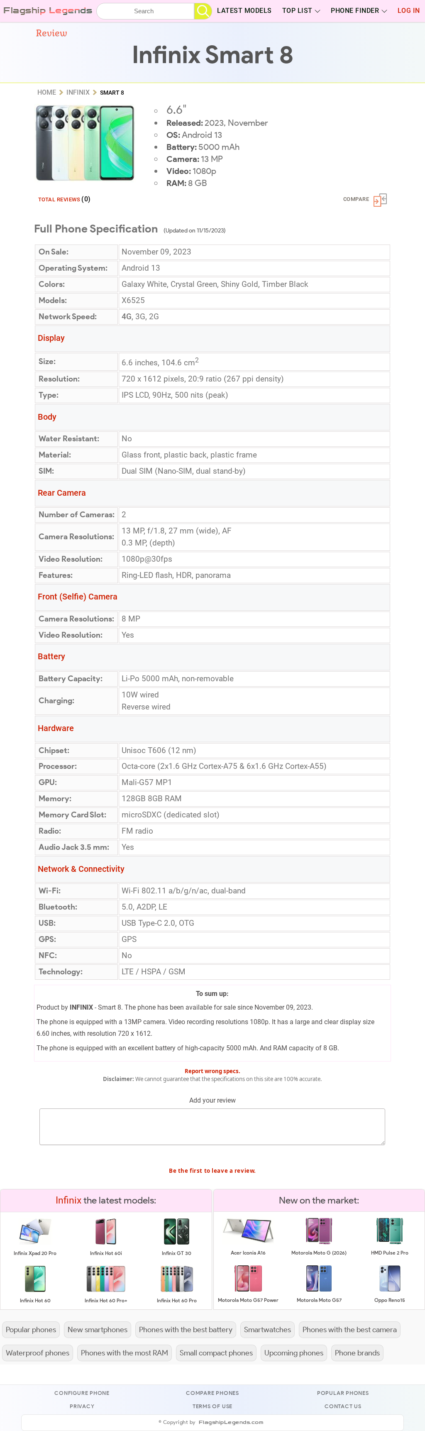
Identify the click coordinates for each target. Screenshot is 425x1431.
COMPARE (356, 199)
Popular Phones (343, 1393)
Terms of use (212, 1406)
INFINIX (81, 1007)
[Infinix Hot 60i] (106, 1243)
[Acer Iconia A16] (248, 1243)
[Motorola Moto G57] (319, 1290)
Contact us (343, 1406)
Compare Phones (212, 1393)
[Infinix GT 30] (177, 1243)
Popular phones (31, 1329)
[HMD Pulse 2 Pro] (389, 1243)
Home (46, 92)
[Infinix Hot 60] (35, 1290)
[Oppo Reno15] (390, 1290)
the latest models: (106, 1200)
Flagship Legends (47, 10)
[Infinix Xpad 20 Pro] (35, 1243)
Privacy (82, 1406)
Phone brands (357, 1353)
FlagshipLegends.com (231, 1422)
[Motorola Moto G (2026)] (318, 1243)
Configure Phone (82, 1393)
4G (127, 316)
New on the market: (319, 1200)
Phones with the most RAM (124, 1353)
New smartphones (97, 1329)
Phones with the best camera (350, 1329)
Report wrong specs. (212, 1071)
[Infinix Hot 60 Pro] (176, 1290)
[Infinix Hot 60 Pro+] (106, 1290)
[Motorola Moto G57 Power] (248, 1290)
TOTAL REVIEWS (64, 199)
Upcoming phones (293, 1353)
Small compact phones (216, 1353)
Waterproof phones (37, 1353)
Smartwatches (267, 1329)
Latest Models (244, 11)
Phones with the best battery (185, 1329)
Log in (409, 11)
